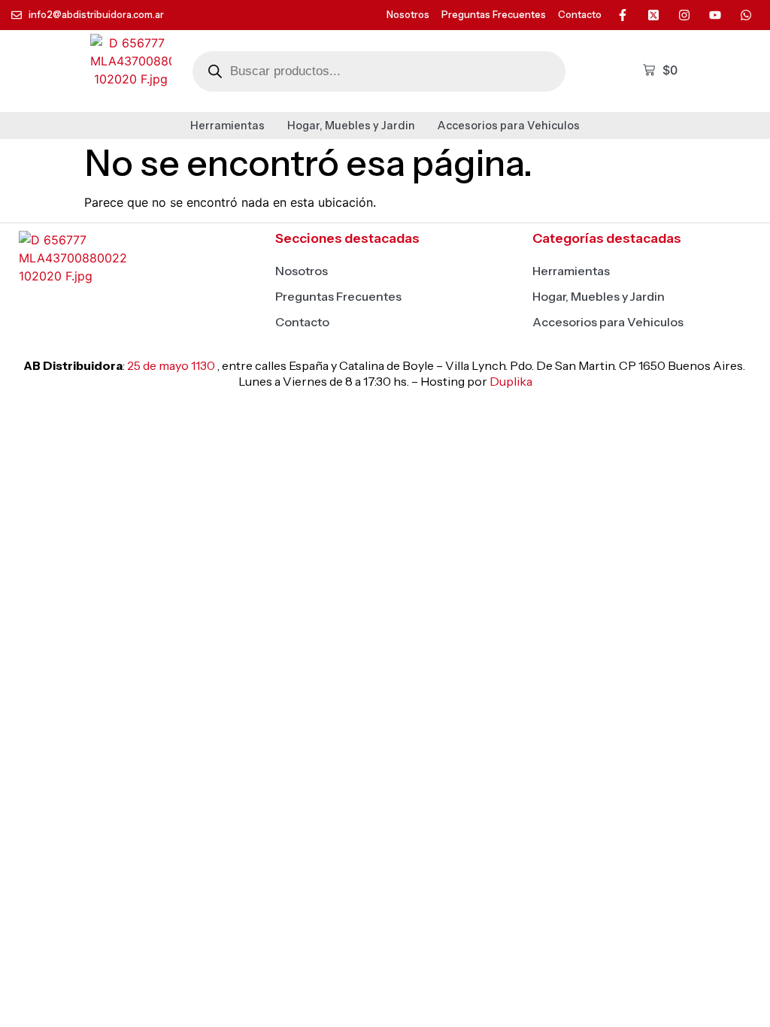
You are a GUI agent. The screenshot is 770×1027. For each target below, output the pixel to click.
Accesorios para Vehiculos (509, 125)
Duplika (511, 381)
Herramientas (227, 125)
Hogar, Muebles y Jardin (351, 125)
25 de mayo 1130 (171, 365)
